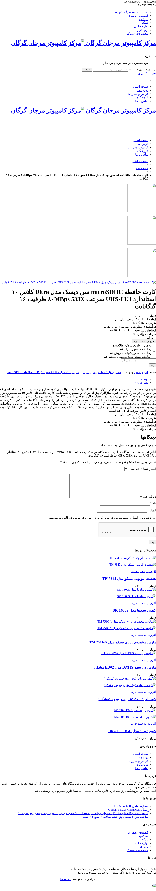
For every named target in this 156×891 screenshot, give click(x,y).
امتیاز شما (148, 468)
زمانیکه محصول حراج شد (135, 349)
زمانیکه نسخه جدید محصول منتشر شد (127, 356)
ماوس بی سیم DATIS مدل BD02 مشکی (125, 667)
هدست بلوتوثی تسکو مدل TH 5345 (129, 579)
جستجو (87, 69)
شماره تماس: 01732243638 (131, 806)
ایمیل (151, 510)
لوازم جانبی (141, 26)
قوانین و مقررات (137, 93)
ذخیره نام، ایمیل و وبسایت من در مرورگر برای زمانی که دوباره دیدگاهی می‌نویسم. (100, 517)
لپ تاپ (143, 19)
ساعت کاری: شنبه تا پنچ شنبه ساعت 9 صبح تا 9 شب (115, 816)
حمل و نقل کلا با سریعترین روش (100, 372)
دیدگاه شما (148, 496)
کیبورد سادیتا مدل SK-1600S (134, 610)
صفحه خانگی (140, 161)
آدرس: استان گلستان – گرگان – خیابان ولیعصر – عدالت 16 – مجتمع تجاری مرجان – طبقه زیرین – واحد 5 (83, 813)
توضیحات (142, 379)
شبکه (145, 22)
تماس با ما (141, 101)
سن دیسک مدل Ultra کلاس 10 (60, 372)
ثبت (152, 365)
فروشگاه (142, 97)
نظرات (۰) (141, 382)
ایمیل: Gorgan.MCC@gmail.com (128, 809)
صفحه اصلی (140, 86)
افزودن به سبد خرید (144, 341)
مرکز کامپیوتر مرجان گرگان (120, 43)
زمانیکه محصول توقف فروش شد (130, 353)
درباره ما (142, 90)
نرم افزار (142, 30)
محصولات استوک (137, 33)
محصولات (142, 168)
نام (153, 503)
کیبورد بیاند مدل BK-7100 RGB (132, 731)
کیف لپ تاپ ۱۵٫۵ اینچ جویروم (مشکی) (127, 699)
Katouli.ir (65, 879)
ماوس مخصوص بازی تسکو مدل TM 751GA (122, 642)
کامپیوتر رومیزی (138, 15)
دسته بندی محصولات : (131, 11)
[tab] (74, 379)
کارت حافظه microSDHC (23, 372)
